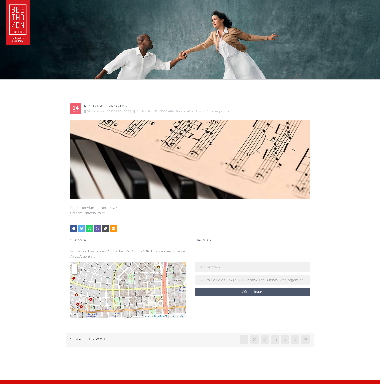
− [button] (75, 272)
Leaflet (146, 315)
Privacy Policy (178, 315)
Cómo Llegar (252, 292)
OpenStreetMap (161, 315)
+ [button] (75, 267)
